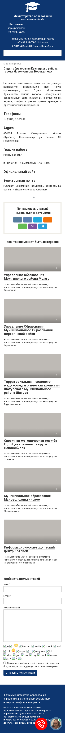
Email (7, 595)
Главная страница (12, 64)
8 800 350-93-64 (21, 38)
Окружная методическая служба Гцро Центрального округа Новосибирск (30, 444)
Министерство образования (33, 16)
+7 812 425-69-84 (22, 46)
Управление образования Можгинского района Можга (26, 277)
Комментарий (11, 607)
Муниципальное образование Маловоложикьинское (27, 497)
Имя (6, 584)
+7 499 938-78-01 (28, 42)
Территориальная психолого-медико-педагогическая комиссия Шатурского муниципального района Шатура (32, 387)
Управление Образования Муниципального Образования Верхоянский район (28, 330)
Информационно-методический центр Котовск (29, 549)
